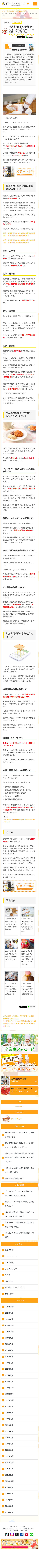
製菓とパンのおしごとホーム (18, 1526)
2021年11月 (9, 1456)
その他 (7, 1275)
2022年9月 (9, 1406)
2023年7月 (9, 1344)
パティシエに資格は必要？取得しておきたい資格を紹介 (19, 1170)
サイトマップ (24, 1530)
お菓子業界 (9, 1250)
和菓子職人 (9, 1294)
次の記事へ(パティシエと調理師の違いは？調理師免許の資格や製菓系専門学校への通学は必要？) (19, 1023)
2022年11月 (9, 1394)
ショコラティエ (11, 1269)
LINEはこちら (19, 1107)
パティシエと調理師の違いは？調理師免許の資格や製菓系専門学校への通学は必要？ (19, 1157)
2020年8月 (9, 1494)
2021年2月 (9, 1475)
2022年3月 (9, 1438)
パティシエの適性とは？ (14, 1178)
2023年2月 (9, 1375)
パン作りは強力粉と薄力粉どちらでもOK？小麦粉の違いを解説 (19, 1214)
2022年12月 (9, 1388)
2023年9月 (9, 1338)
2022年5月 (9, 1425)
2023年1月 (9, 1381)
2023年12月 (9, 1325)
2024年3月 (9, 1319)
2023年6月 (9, 1350)
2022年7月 (9, 1419)
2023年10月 (9, 1332)
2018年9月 (9, 1506)
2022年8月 (9, 1413)
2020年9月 (9, 1487)
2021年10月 (9, 1462)
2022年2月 (9, 1444)
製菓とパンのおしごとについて (11, 1528)
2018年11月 (9, 1500)
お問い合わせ (14, 1530)
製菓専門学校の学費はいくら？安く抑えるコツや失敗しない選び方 (19, 1145)
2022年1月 (9, 1450)
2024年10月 (9, 1307)
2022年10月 (9, 1400)
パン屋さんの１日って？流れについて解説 (19, 1235)
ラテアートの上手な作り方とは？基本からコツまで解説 (19, 1225)
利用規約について (29, 1528)
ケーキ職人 (9, 1263)
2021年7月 (9, 1469)
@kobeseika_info (16, 1119)
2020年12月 (9, 1481)
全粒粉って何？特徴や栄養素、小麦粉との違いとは (19, 1135)
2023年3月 (9, 1369)
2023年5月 (9, 1356)
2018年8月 (9, 1512)
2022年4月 (9, 1431)
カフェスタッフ (11, 1256)
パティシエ (9, 1281)
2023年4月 (9, 1363)
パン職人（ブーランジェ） (15, 1287)
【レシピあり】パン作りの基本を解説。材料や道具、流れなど (18, 1193)
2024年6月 (9, 1313)
